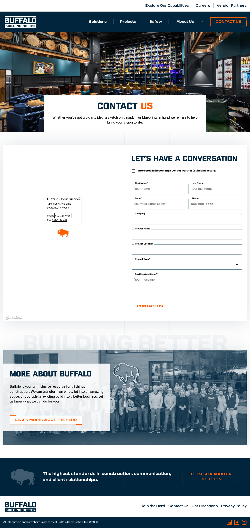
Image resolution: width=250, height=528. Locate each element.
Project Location (144, 244)
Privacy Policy (234, 506)
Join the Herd (153, 506)
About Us (185, 21)
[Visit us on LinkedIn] (229, 522)
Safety (155, 21)
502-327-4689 (59, 220)
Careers (203, 5)
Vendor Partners (232, 5)
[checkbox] (133, 171)
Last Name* (198, 183)
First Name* (141, 183)
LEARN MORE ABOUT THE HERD (46, 420)
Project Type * (142, 259)
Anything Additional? (146, 274)
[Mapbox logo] (13, 317)
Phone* (196, 199)
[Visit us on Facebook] (236, 522)
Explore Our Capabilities (167, 5)
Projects (128, 21)
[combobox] (134, 264)
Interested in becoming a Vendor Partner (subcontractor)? (177, 171)
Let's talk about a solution (211, 477)
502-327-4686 (62, 215)
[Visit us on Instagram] (244, 522)
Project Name (142, 229)
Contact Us (228, 21)
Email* (138, 199)
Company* (140, 214)
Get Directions (205, 506)
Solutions (98, 21)
